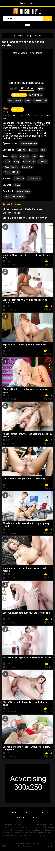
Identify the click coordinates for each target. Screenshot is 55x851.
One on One (27, 167)
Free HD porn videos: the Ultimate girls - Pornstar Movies (25, 844)
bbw (34, 156)
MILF (43, 150)
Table (7, 162)
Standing (42, 162)
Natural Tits (29, 162)
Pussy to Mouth (12, 172)
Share (28, 100)
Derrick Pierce (34, 179)
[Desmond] (6, 109)
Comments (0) (40, 100)
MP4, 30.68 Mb (23, 191)
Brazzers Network (29, 143)
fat (41, 156)
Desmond (17, 109)
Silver (17, 185)
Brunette (24, 156)
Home (13, 813)
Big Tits (21, 150)
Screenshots (15, 100)
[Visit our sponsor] (27, 35)
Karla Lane (19, 179)
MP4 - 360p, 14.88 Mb (14, 197)
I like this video (11, 88)
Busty (16, 162)
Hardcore (33, 150)
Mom (14, 156)
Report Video (35, 95)
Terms (35, 817)
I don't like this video (15, 88)
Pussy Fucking (11, 167)
